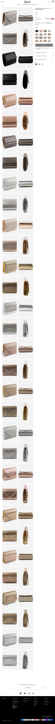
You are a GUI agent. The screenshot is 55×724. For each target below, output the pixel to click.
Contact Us (14, 700)
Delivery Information (16, 701)
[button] (42, 64)
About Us (35, 700)
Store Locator (4, 698)
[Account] (50, 1)
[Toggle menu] (1, 2)
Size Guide (36, 703)
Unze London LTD (9, 720)
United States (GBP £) (47, 716)
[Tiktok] (33, 693)
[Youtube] (25, 693)
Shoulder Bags (34, 4)
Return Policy (25, 700)
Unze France (46, 704)
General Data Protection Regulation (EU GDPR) (15, 707)
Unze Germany (46, 701)
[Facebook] (20, 693)
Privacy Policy (15, 703)
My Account (25, 701)
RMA (34, 705)
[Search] (4, 1)
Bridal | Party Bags (26, 4)
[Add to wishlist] (48, 9)
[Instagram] (29, 693)
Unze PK (45, 700)
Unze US (45, 703)
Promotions (36, 704)
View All (18, 4)
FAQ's (14, 704)
